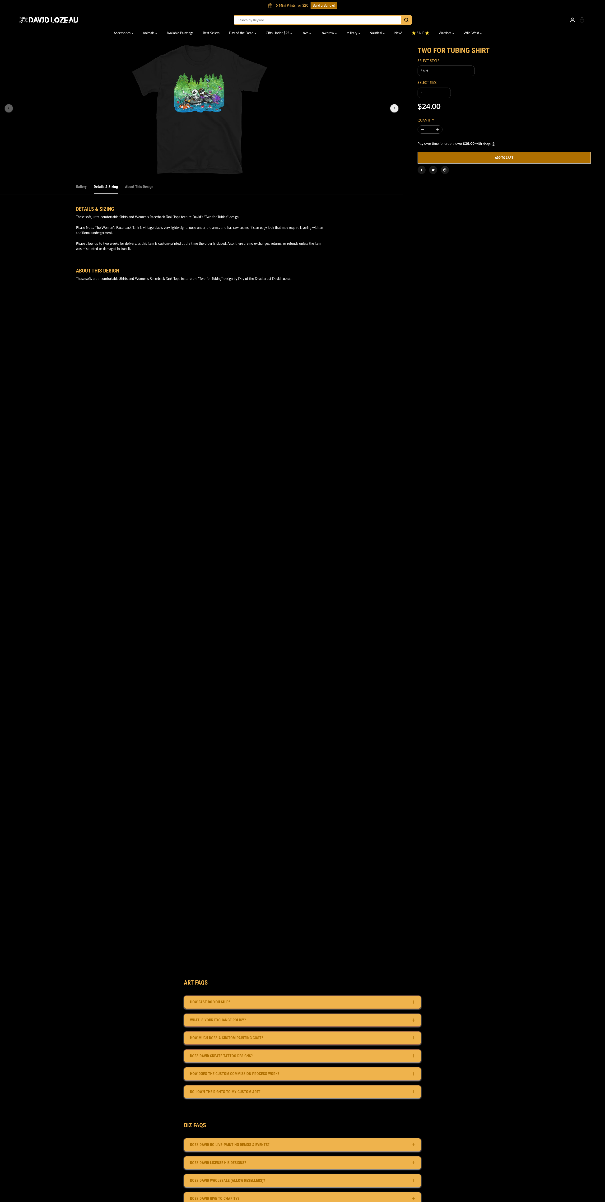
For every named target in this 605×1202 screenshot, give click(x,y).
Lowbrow (328, 33)
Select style (428, 61)
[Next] (394, 108)
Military (352, 33)
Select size (427, 82)
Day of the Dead (241, 33)
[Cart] (582, 20)
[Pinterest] (445, 170)
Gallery (81, 186)
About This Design (139, 186)
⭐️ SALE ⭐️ (420, 33)
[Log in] (572, 20)
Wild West (472, 33)
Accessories (122, 33)
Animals (149, 33)
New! (398, 33)
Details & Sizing (106, 186)
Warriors (445, 33)
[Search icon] (406, 20)
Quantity (426, 120)
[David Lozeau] (48, 20)
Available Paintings (180, 33)
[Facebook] (422, 170)
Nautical (376, 33)
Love (305, 33)
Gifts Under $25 (278, 33)
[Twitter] (433, 170)
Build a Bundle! (392, 5)
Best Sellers (211, 33)
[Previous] (9, 108)
